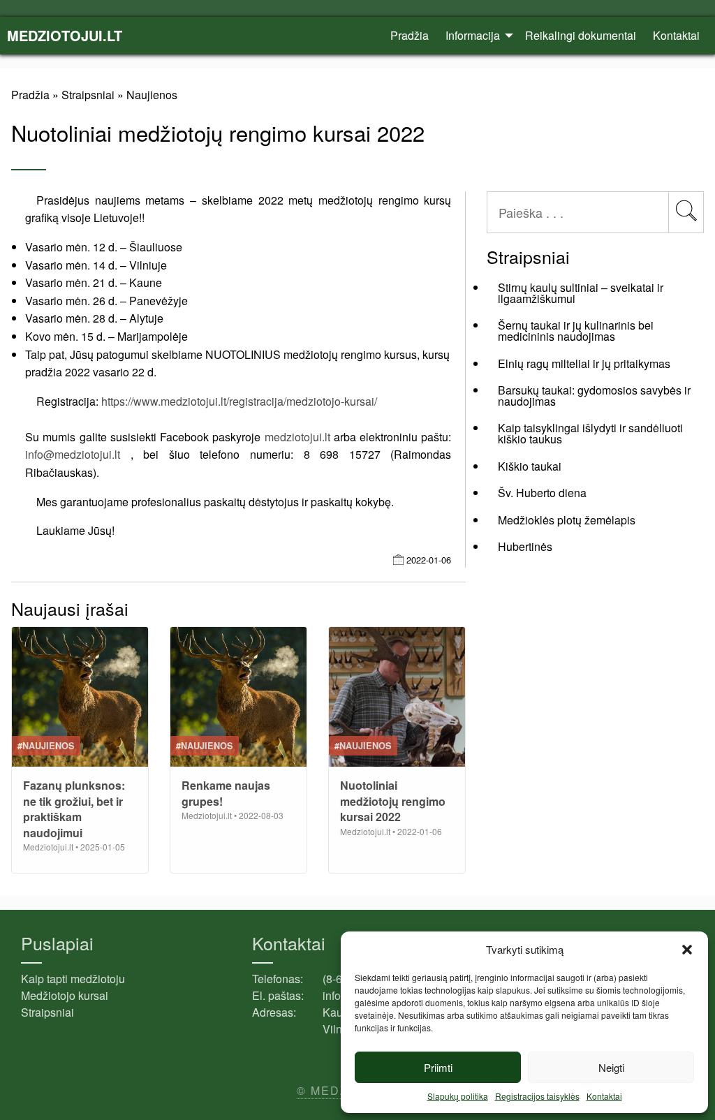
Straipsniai (88, 95)
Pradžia (409, 35)
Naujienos (151, 95)
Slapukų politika (457, 1096)
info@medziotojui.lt (72, 454)
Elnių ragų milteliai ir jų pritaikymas (584, 363)
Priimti (438, 1067)
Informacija (472, 35)
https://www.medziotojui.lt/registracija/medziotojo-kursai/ (239, 401)
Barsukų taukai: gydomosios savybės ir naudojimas (594, 395)
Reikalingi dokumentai (580, 35)
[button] (687, 950)
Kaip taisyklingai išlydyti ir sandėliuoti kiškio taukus (590, 433)
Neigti (611, 1067)
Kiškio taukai (529, 466)
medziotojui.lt (297, 437)
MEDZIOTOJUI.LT (64, 35)
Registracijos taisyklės (537, 1096)
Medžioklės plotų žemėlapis (566, 520)
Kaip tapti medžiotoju (73, 979)
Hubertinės (525, 546)
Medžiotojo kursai (64, 995)
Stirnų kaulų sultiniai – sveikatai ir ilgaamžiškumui (580, 293)
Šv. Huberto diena (542, 493)
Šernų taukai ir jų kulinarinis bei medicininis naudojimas (576, 330)
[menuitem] (409, 35)
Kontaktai (604, 1096)
